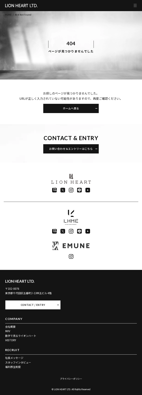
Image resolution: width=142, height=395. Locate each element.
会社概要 (10, 326)
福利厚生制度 (13, 367)
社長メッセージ (14, 358)
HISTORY (10, 340)
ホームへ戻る (71, 108)
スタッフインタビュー (18, 362)
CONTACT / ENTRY (33, 305)
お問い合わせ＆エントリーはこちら (71, 149)
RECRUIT (12, 350)
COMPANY (13, 318)
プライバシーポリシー (71, 378)
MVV (7, 331)
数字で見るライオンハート (20, 336)
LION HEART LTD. (19, 281)
